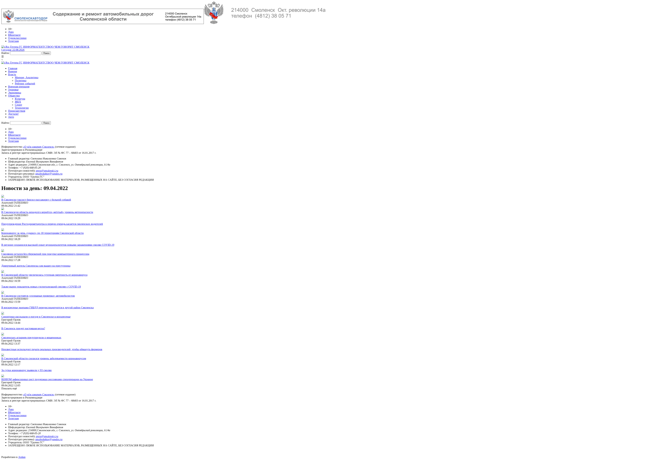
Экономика (14, 92)
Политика (20, 80)
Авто (11, 116)
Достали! (13, 113)
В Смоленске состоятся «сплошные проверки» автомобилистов (38, 295)
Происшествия (16, 110)
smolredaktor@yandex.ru (48, 173)
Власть (12, 74)
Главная (12, 68)
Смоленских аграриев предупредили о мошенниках (31, 337)
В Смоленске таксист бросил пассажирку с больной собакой (36, 199)
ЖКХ (18, 101)
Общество (14, 95)
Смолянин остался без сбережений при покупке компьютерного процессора (45, 254)
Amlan (21, 457)
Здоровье (13, 89)
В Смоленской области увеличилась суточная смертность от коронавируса (44, 274)
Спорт (18, 104)
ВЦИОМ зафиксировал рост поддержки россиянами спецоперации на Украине (47, 379)
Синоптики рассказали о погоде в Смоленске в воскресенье (36, 316)
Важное (12, 71)
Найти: (5, 53)
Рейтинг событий (25, 83)
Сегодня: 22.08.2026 (12, 49)
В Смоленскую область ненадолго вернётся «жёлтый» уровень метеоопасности (47, 212)
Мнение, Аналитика (26, 77)
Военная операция (18, 86)
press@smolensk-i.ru (47, 170)
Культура (20, 98)
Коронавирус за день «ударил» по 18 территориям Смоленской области (42, 233)
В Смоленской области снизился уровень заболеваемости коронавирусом (43, 358)
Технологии (22, 107)
